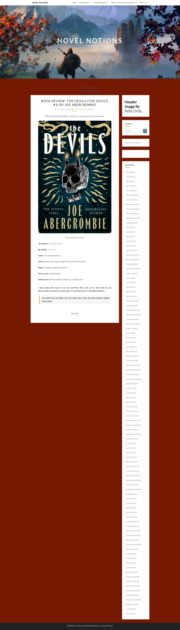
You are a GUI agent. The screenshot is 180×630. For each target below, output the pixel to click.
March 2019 (130, 572)
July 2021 (129, 443)
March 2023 (130, 351)
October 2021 (131, 430)
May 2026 (129, 181)
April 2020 (129, 512)
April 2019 (129, 568)
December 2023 (131, 310)
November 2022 (131, 370)
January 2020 (131, 526)
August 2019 (130, 549)
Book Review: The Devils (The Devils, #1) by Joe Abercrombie (75, 103)
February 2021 (131, 466)
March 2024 (130, 296)
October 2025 (131, 213)
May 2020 (129, 508)
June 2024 (129, 282)
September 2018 (132, 600)
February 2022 (131, 411)
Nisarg (110, 626)
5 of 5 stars (51, 249)
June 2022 (129, 393)
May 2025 (129, 236)
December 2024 (131, 255)
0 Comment (89, 109)
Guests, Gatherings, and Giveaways (123, 3)
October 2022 (131, 374)
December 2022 (131, 365)
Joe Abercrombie (55, 243)
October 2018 (131, 595)
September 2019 (132, 545)
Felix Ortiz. (133, 111)
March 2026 (130, 190)
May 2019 (129, 563)
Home (74, 3)
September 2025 (132, 218)
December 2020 (131, 476)
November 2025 (131, 209)
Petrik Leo (77, 109)
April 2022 (129, 402)
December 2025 (131, 204)
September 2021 (132, 434)
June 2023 (129, 338)
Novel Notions (40, 2)
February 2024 (131, 301)
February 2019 (131, 577)
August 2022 (130, 384)
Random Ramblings (100, 3)
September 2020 (132, 489)
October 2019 (131, 540)
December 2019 (131, 531)
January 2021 (131, 471)
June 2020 (129, 503)
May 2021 (129, 453)
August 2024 (130, 273)
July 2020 (129, 499)
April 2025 (129, 241)
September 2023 (132, 324)
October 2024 (131, 264)
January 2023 (131, 361)
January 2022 (131, 416)
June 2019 (129, 558)
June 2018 (129, 614)
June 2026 (129, 177)
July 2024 (129, 278)
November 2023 (131, 315)
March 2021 (130, 462)
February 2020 (131, 522)
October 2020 (131, 485)
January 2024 (131, 305)
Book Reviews (84, 3)
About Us (143, 3)
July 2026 (129, 172)
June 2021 (129, 448)
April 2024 (129, 292)
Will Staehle (79, 237)
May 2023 (129, 342)
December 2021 (131, 420)
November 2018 (131, 591)
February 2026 (131, 195)
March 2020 (130, 517)
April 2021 (129, 457)
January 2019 (131, 581)
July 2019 (129, 554)
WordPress (95, 626)
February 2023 (131, 356)
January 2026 (131, 200)
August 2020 (130, 494)
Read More (75, 314)
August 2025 (130, 223)
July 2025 (129, 227)
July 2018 (129, 609)
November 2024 (131, 259)
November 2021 (131, 425)
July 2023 (129, 333)
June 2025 (129, 232)
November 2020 (131, 480)
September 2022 (132, 379)
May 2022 (129, 397)
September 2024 (132, 269)
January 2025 (131, 250)
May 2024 (129, 287)
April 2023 (129, 347)
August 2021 (130, 439)
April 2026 (129, 186)
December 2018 (131, 586)
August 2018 (130, 604)
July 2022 (129, 388)
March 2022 (130, 407)
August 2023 (130, 328)
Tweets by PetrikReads (133, 143)
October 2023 (131, 319)
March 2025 (130, 246)
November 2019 (131, 535)
